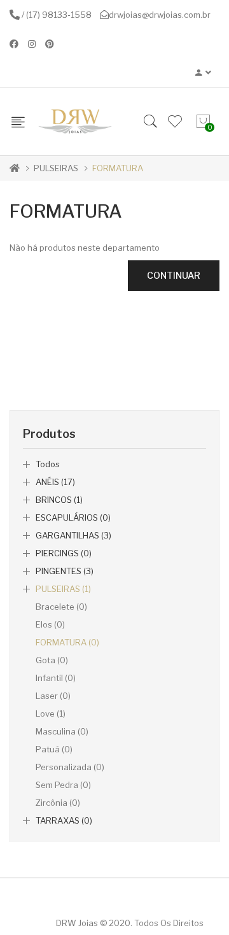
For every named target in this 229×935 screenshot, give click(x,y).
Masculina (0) (62, 731)
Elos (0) (50, 624)
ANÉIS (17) (55, 482)
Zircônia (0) (58, 803)
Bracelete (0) (61, 606)
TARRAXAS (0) (64, 820)
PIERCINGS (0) (64, 553)
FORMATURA (117, 168)
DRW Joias (77, 923)
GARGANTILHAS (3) (73, 535)
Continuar (173, 275)
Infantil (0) (56, 678)
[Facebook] (14, 43)
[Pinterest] (49, 43)
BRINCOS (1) (59, 500)
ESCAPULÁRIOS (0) (73, 517)
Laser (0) (53, 696)
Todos (48, 464)
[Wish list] (175, 121)
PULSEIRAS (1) (63, 589)
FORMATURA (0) (67, 642)
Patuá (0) (54, 749)
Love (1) (51, 713)
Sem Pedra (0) (63, 785)
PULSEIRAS (56, 168)
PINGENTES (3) (65, 571)
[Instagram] (32, 43)
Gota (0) (52, 660)
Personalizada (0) (70, 767)
